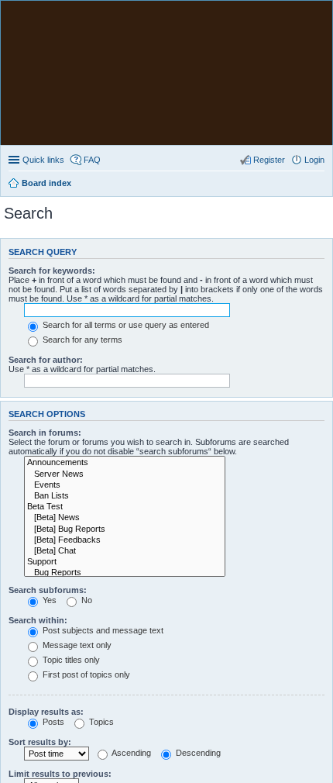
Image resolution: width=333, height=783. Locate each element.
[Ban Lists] (125, 496)
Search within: (38, 620)
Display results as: (46, 711)
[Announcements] (125, 462)
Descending (197, 752)
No (85, 600)
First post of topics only (85, 674)
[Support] (125, 562)
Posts (52, 721)
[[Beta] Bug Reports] (125, 529)
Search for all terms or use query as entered (124, 324)
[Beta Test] (125, 507)
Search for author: (46, 359)
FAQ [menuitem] (92, 159)
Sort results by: (40, 742)
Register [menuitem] (269, 159)
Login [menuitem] (314, 159)
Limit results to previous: (60, 773)
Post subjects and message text (101, 630)
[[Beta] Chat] (125, 551)
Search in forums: (45, 432)
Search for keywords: (52, 270)
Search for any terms (81, 339)
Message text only (76, 645)
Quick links (43, 159)
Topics (100, 721)
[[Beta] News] (125, 517)
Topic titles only (70, 659)
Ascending (130, 752)
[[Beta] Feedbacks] (125, 540)
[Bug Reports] (125, 572)
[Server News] (125, 474)
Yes (48, 600)
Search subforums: (48, 590)
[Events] (125, 485)
